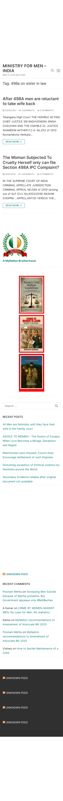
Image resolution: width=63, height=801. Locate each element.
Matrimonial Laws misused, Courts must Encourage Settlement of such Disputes (28, 455)
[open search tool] (52, 70)
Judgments (28, 110)
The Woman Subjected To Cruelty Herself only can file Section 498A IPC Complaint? (31, 162)
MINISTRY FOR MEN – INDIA (24, 68)
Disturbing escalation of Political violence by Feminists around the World (31, 467)
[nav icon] (58, 70)
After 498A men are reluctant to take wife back (31, 101)
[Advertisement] (31, 31)
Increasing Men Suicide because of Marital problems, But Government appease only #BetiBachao (29, 596)
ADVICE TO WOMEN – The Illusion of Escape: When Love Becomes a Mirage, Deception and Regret (31, 441)
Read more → (14, 141)
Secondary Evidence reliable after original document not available (29, 479)
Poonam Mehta (12, 591)
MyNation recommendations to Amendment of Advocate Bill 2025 (26, 636)
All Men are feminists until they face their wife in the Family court (29, 426)
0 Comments (46, 110)
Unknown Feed (17, 574)
